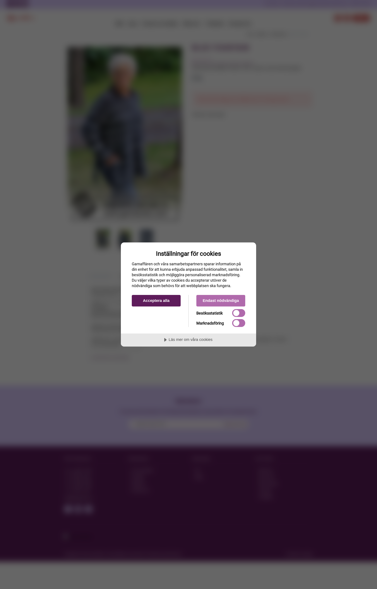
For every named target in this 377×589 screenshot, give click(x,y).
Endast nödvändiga (221, 300)
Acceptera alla (156, 300)
